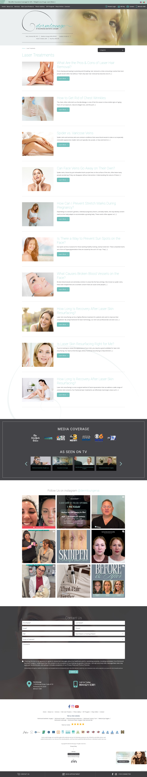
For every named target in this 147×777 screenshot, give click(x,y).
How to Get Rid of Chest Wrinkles (81, 98)
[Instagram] (73, 707)
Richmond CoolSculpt (60, 720)
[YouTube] (77, 707)
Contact (67, 6)
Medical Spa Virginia (104, 718)
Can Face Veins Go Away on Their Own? (86, 168)
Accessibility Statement (73, 754)
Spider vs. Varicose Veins (75, 133)
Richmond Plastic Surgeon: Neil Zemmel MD (80, 720)
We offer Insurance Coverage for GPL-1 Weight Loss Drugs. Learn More (31, 2)
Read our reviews (66, 725)
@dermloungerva (88, 490)
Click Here (122, 761)
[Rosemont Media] (73, 762)
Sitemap (73, 751)
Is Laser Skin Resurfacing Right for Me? (85, 344)
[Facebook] (69, 707)
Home (4, 6)
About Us (10, 6)
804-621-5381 (37, 689)
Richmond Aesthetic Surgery (45, 718)
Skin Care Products (27, 6)
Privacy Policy (73, 746)
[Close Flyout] (145, 751)
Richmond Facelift (60, 718)
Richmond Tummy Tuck (90, 718)
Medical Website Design (73, 756)
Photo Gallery (40, 6)
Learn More (62, 78)
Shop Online (59, 6)
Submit (73, 672)
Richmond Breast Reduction (74, 718)
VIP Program (50, 6)
